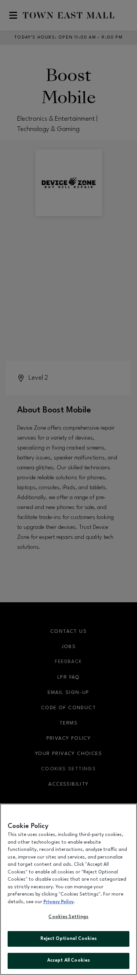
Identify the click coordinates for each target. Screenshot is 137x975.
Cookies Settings (68, 917)
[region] (68, 889)
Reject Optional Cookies (68, 938)
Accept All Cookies (68, 960)
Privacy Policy (58, 902)
